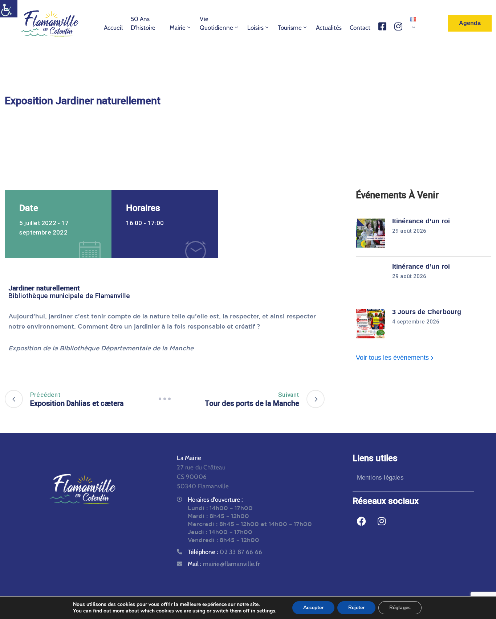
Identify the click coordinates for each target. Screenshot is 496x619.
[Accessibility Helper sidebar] (8, 8)
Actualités (329, 27)
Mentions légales (380, 477)
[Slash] (164, 399)
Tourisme (290, 27)
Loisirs (255, 27)
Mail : (224, 563)
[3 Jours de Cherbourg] (370, 323)
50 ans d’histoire (143, 23)
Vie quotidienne (216, 23)
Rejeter (356, 607)
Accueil (113, 27)
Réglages (400, 607)
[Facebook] (362, 521)
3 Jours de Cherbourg (427, 311)
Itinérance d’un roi (421, 221)
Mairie (178, 27)
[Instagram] (382, 521)
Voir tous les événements (393, 357)
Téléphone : (225, 551)
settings (266, 611)
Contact (360, 27)
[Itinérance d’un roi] (370, 233)
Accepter (313, 607)
